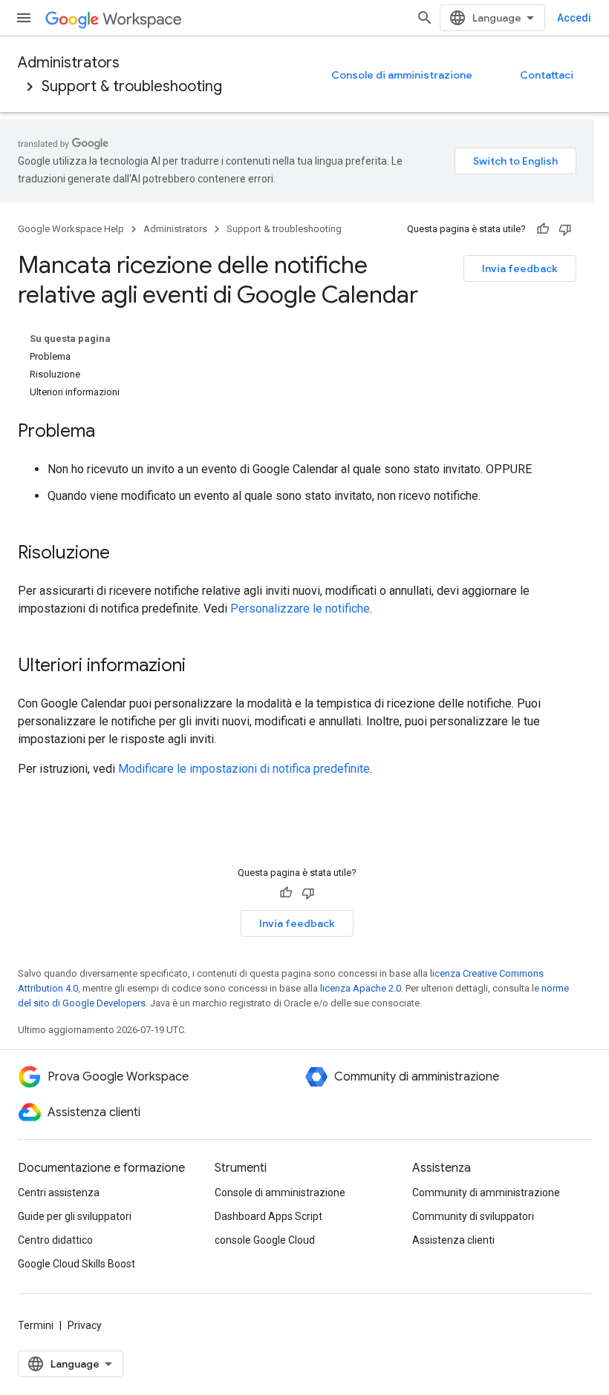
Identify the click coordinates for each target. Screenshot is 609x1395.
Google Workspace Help (71, 228)
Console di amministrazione (401, 75)
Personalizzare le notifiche (300, 608)
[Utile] (543, 229)
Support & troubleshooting (132, 86)
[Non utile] (565, 229)
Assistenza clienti (453, 1240)
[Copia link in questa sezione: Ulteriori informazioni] (200, 667)
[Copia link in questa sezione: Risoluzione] (125, 554)
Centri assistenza (59, 1192)
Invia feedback (520, 268)
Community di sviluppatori (473, 1216)
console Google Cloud (265, 1240)
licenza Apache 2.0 (360, 988)
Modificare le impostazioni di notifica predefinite (244, 769)
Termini (35, 1325)
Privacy (85, 1325)
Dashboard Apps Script (268, 1216)
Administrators (69, 62)
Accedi (574, 18)
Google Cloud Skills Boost (76, 1264)
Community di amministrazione (486, 1192)
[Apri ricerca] (425, 18)
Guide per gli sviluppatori (74, 1216)
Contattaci (546, 75)
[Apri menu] (24, 18)
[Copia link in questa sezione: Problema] (110, 432)
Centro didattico (55, 1240)
